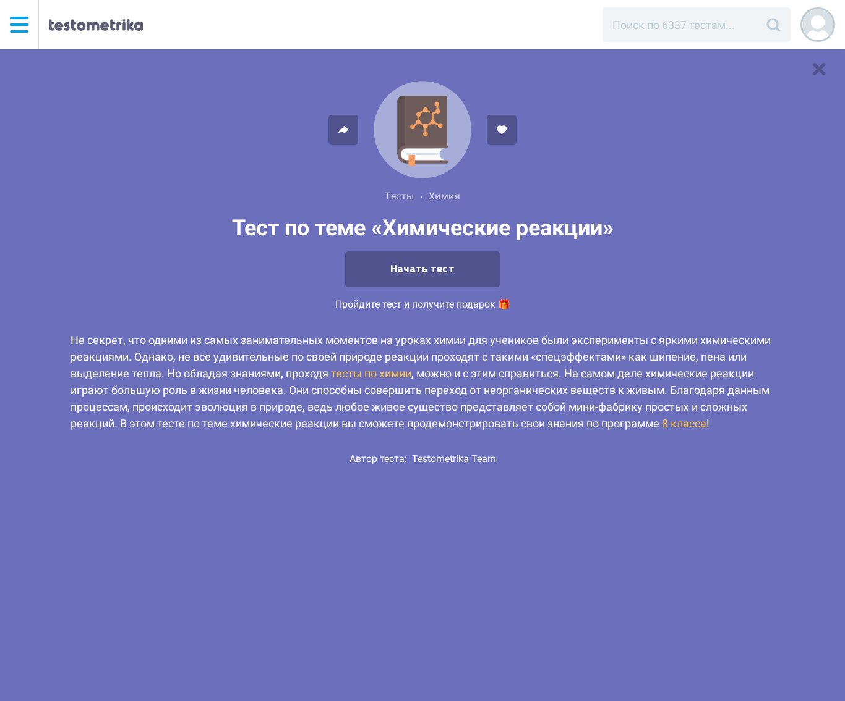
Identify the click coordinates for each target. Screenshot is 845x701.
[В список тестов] (819, 69)
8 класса (684, 423)
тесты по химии (371, 373)
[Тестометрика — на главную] (96, 25)
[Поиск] (773, 24)
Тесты (399, 196)
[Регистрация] (817, 24)
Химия (445, 196)
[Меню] (19, 25)
